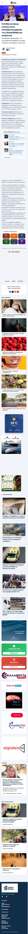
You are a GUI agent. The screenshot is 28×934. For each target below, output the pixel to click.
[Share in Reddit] (15, 291)
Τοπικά (4, 765)
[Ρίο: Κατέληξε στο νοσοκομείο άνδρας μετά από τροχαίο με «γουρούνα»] (14, 529)
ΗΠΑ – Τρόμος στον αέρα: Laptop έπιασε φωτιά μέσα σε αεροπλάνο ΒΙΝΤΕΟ (13, 613)
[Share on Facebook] (10, 291)
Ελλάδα (3, 52)
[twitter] (7, 49)
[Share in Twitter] (12, 291)
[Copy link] (18, 291)
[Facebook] (2, 896)
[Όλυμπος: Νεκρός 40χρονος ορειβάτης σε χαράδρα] (14, 836)
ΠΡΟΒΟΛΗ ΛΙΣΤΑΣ (14, 653)
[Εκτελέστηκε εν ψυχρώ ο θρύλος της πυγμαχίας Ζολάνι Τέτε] (14, 581)
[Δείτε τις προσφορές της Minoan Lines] (11, 444)
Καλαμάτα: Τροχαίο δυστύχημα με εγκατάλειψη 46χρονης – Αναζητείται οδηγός (13, 566)
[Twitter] (4, 896)
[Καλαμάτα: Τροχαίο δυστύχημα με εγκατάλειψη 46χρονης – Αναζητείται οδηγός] (14, 555)
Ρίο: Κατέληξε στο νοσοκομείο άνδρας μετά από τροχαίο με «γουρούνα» (12, 539)
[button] (2, 2)
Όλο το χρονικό (7, 157)
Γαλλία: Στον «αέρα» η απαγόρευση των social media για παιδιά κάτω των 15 (17, 138)
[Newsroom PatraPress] (3, 49)
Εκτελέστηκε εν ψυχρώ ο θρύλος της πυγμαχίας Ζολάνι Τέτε (13, 590)
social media (16, 131)
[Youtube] (6, 896)
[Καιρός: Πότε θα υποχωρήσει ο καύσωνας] (14, 860)
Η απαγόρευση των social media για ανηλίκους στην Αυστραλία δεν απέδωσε (16, 145)
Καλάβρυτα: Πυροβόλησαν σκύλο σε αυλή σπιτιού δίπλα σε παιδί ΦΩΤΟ (14, 517)
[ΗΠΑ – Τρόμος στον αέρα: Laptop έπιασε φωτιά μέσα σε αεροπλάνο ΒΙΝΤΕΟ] (14, 603)
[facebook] (9, 49)
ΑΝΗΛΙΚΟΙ (13, 281)
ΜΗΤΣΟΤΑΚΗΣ (20, 281)
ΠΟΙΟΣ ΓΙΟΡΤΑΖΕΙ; (14, 667)
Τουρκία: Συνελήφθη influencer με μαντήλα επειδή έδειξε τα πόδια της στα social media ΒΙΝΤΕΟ (16, 152)
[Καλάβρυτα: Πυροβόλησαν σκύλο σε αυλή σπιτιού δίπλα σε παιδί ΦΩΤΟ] (14, 506)
